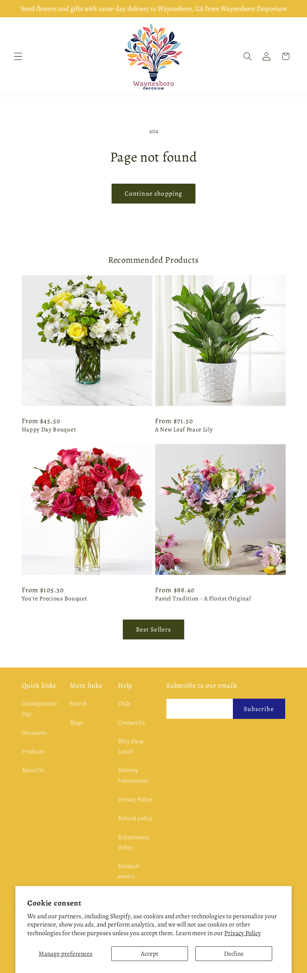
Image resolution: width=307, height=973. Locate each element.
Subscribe (259, 708)
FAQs (124, 703)
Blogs (76, 723)
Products (33, 751)
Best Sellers (153, 629)
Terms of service (128, 871)
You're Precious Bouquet (54, 599)
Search (78, 703)
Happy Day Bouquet (49, 430)
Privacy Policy (242, 932)
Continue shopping (154, 193)
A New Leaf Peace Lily (184, 430)
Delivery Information (133, 775)
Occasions (34, 733)
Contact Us (131, 723)
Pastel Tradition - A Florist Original (203, 599)
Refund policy (135, 818)
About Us (33, 770)
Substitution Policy (133, 842)
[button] (18, 56)
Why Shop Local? (131, 746)
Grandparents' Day (40, 708)
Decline (234, 953)
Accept (149, 953)
